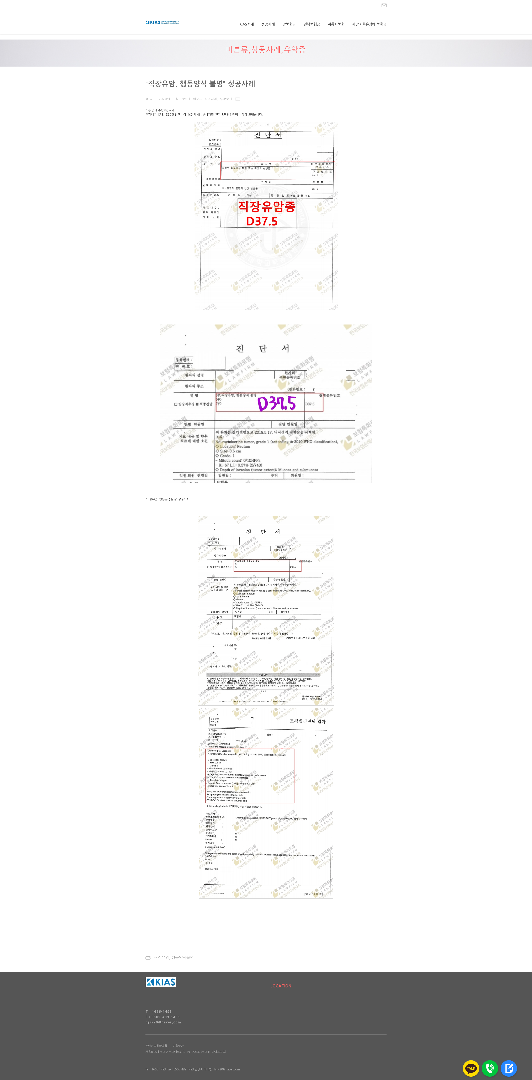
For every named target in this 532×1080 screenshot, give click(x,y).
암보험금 (289, 24)
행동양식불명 (182, 958)
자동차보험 (336, 24)
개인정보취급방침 (156, 1045)
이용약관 (178, 1045)
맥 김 (149, 99)
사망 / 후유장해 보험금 (369, 24)
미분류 (237, 49)
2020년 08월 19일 (173, 99)
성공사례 (268, 24)
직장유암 (161, 958)
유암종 (295, 49)
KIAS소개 (246, 24)
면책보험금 (311, 24)
